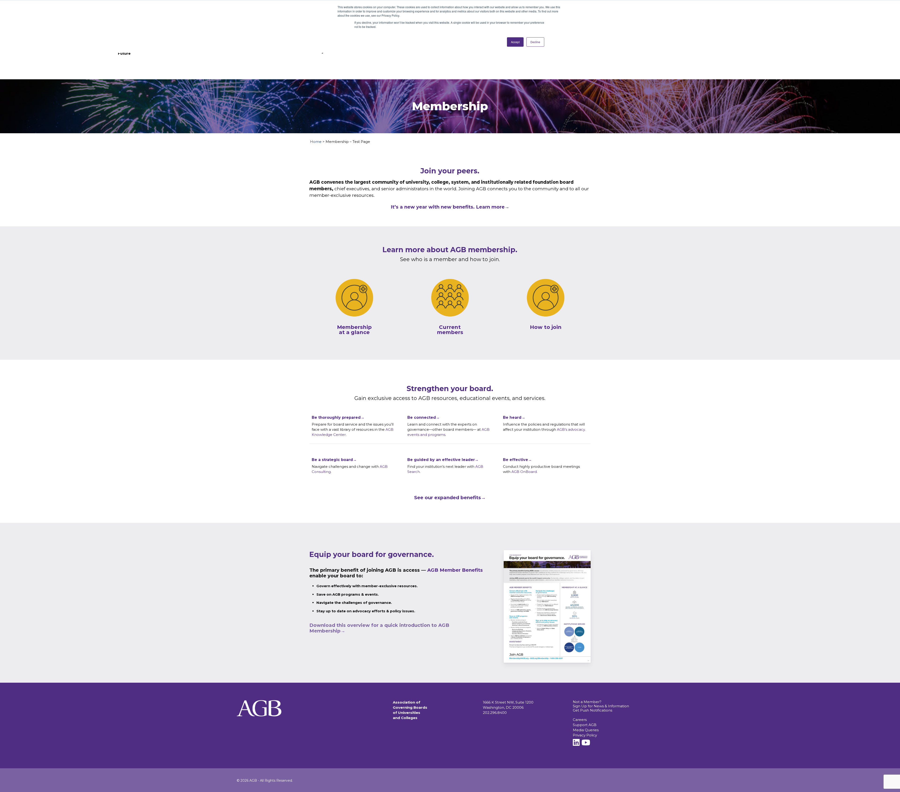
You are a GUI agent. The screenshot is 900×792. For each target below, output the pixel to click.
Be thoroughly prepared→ (338, 417)
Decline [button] (535, 42)
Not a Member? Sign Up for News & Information (601, 704)
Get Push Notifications (592, 710)
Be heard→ (514, 417)
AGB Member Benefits (455, 570)
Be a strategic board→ (334, 459)
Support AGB (584, 725)
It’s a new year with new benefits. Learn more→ (450, 207)
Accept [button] (515, 42)
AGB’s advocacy (571, 429)
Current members (450, 329)
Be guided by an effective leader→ (443, 459)
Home (316, 141)
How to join (546, 327)
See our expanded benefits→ (450, 497)
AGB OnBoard (524, 471)
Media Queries (586, 730)
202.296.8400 (495, 712)
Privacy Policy (585, 735)
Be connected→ (423, 417)
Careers (580, 719)
